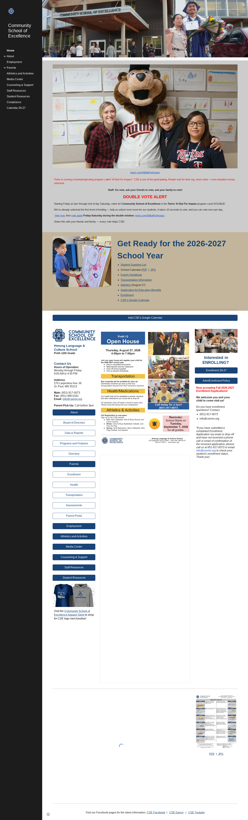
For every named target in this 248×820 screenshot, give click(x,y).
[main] (145, 198)
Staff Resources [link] (16, 90)
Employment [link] (14, 62)
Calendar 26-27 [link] (16, 107)
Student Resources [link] (18, 96)
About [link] (10, 56)
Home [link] (10, 50)
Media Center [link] (15, 79)
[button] (244, 5)
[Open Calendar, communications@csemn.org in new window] (183, 459)
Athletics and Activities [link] (20, 73)
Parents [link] (11, 67)
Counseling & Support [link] (20, 85)
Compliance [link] (14, 102)
